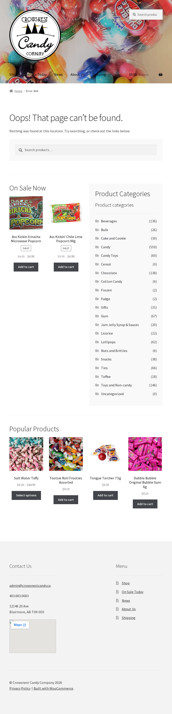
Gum (104, 316)
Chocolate (109, 273)
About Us (77, 74)
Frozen (106, 290)
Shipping (99, 74)
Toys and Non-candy (116, 385)
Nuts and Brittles (114, 350)
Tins (104, 368)
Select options (26, 495)
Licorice (107, 333)
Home (18, 91)
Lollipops (108, 342)
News (58, 74)
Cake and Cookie (113, 238)
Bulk (104, 229)
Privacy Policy (19, 688)
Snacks (106, 359)
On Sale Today (36, 74)
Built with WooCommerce (53, 688)
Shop (13, 74)
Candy (105, 247)
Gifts (104, 307)
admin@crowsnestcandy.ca (30, 585)
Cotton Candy (111, 281)
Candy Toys (109, 255)
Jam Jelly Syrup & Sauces (120, 324)
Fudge (105, 299)
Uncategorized (112, 394)
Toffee (106, 376)
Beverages (109, 221)
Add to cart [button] (26, 267)
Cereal (106, 264)
